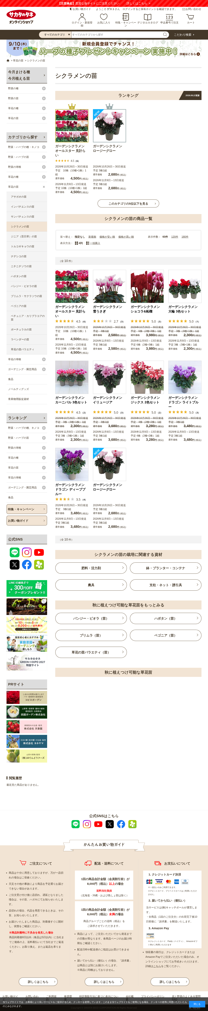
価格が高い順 (126, 236)
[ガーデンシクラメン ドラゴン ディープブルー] (71, 464)
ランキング (17, 418)
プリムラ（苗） (91, 635)
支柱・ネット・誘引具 (166, 585)
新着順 (92, 236)
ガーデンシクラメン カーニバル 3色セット (71, 400)
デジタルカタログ (147, 22)
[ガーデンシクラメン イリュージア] (109, 377)
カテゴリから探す (23, 137)
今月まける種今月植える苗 (19, 75)
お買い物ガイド (82, 9)
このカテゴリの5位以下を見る (128, 203)
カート (191, 22)
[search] (165, 34)
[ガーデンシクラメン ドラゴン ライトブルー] (185, 377)
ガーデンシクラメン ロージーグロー (107, 148)
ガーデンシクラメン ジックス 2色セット (145, 400)
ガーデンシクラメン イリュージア (107, 400)
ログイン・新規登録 (82, 24)
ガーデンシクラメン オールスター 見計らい (70, 150)
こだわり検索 (182, 34)
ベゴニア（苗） (165, 635)
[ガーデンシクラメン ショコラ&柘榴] (147, 286)
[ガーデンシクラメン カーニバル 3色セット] (71, 377)
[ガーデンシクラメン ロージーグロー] (109, 125)
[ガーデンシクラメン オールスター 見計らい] (71, 125)
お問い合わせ (193, 9)
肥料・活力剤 (91, 568)
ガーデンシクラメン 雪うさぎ (107, 309)
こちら (157, 966)
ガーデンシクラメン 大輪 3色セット (183, 309)
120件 (174, 236)
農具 (91, 585)
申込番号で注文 (169, 22)
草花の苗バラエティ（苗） (91, 652)
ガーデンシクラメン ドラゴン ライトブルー (183, 402)
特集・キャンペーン (125, 24)
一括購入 (95, 243)
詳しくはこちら (56, 3)
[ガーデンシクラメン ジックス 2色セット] (147, 377)
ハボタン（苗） (165, 618)
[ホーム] (7, 61)
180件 (185, 236)
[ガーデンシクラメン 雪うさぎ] (109, 286)
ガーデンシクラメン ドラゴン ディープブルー (70, 489)
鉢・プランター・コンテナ (165, 568)
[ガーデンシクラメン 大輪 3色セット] (185, 286)
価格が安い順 (107, 236)
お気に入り (103, 22)
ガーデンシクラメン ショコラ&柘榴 (145, 309)
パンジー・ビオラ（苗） (91, 618)
